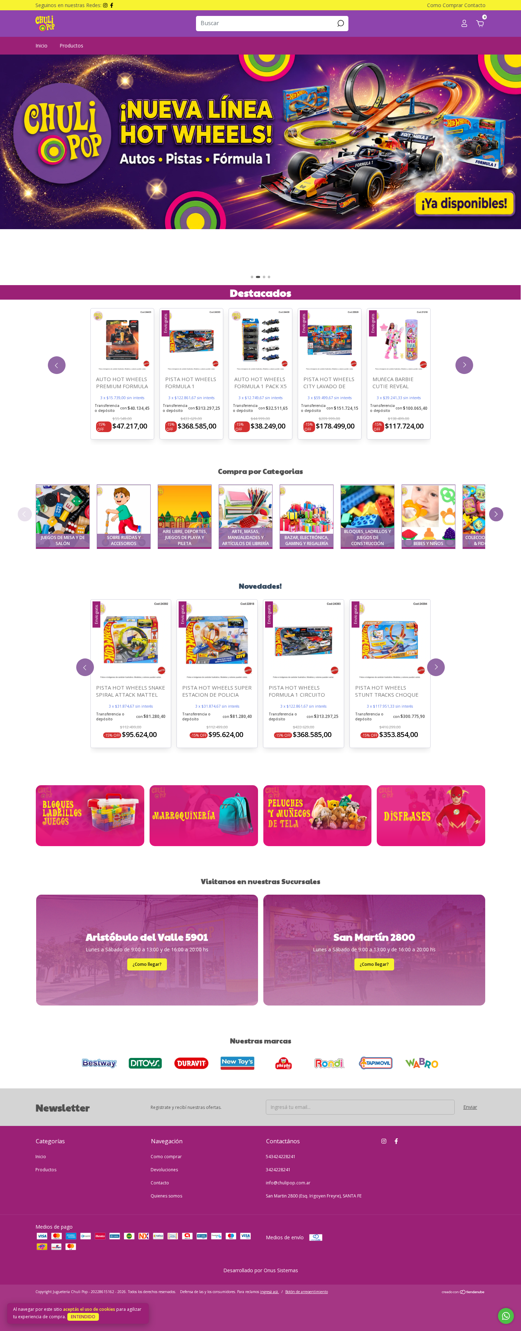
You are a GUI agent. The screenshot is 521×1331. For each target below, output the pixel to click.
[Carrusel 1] (90, 815)
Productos (71, 45)
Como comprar (166, 1157)
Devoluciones (164, 1170)
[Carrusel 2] (204, 815)
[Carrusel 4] (431, 815)
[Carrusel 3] (260, 170)
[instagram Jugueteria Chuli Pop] (384, 1141)
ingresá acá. (269, 1291)
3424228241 (278, 1170)
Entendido (83, 1317)
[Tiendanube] (463, 1292)
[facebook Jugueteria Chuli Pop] (396, 1141)
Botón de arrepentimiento (306, 1291)
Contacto (475, 5)
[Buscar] (340, 23)
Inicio (41, 45)
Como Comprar (445, 5)
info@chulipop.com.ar (288, 1183)
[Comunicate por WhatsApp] (506, 1316)
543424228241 (281, 1157)
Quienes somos (166, 1196)
